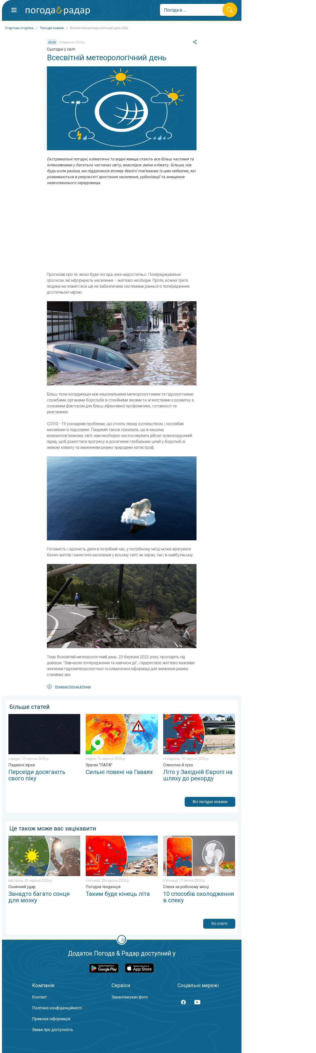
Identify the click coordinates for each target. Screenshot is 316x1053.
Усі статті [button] (219, 923)
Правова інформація (51, 1018)
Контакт (39, 997)
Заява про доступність (52, 1029)
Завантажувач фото (130, 997)
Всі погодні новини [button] (210, 801)
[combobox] (195, 10)
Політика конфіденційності (57, 1008)
